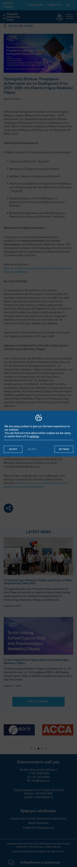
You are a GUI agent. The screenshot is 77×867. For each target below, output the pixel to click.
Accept (13, 449)
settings (34, 436)
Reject (32, 449)
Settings (64, 449)
